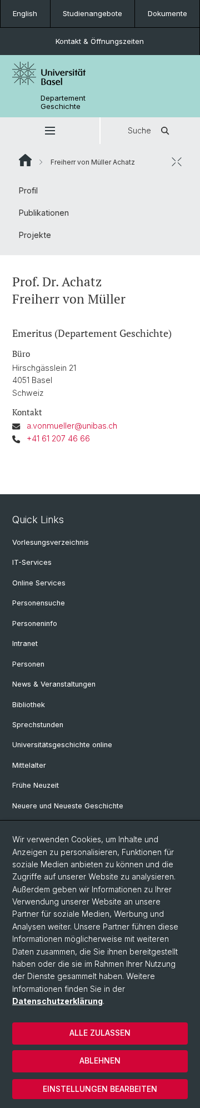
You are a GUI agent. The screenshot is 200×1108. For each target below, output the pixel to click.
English (25, 13)
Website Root (25, 160)
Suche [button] (139, 130)
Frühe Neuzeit (35, 785)
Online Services (39, 583)
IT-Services (32, 562)
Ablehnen (100, 1060)
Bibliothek (28, 704)
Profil (28, 190)
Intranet (25, 643)
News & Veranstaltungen (54, 684)
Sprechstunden (37, 725)
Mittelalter (29, 765)
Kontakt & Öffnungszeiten (100, 41)
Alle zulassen (100, 1032)
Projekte (35, 235)
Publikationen (44, 212)
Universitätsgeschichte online (62, 745)
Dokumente (167, 13)
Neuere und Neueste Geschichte (67, 806)
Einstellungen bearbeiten (100, 1089)
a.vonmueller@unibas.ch (72, 425)
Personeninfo (34, 623)
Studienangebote (92, 13)
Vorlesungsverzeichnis (50, 542)
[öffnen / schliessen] (177, 162)
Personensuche (38, 603)
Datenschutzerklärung (57, 1001)
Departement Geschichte (63, 102)
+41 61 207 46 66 (58, 438)
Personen (28, 664)
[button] (49, 130)
